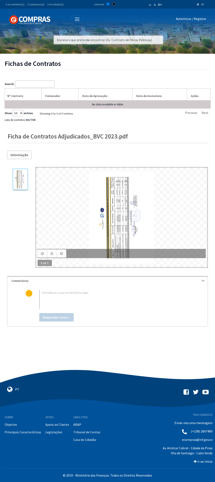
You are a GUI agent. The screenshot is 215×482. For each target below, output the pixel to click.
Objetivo (11, 424)
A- (150, 5)
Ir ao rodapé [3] (55, 4)
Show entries (19, 113)
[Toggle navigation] (56, 19)
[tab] (107, 281)
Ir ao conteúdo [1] (15, 4)
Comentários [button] (20, 281)
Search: (9, 84)
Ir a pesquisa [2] (36, 4)
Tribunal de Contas (86, 432)
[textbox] (114, 299)
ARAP (77, 424)
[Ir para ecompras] (30, 20)
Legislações (53, 432)
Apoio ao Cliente (57, 424)
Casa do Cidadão (84, 440)
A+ (160, 4)
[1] (20, 179)
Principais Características (23, 432)
